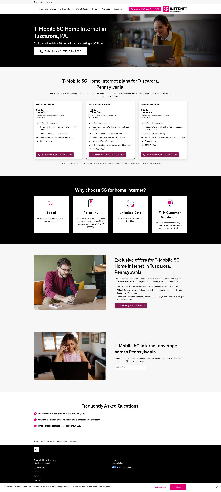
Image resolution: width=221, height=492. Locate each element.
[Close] (217, 487)
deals (176, 281)
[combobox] (128, 367)
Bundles (37, 476)
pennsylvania (62, 441)
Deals (36, 472)
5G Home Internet (41, 467)
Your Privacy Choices (125, 467)
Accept (178, 487)
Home (36, 441)
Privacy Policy (117, 463)
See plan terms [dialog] (40, 117)
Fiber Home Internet (42, 463)
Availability (38, 480)
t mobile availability (47, 441)
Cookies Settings (160, 487)
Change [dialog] (49, 2)
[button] (144, 367)
